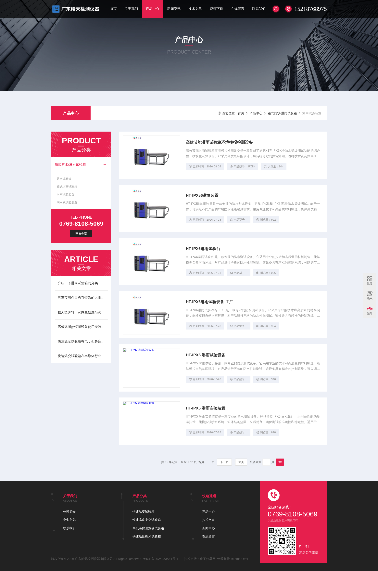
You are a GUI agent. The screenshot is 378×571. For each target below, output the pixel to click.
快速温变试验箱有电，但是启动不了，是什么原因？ (82, 341)
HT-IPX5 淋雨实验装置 (205, 408)
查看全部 (81, 233)
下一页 (224, 462)
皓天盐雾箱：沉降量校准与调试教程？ (82, 312)
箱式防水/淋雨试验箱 (282, 113)
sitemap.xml (239, 559)
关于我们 (131, 9)
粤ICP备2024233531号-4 (160, 559)
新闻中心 (208, 528)
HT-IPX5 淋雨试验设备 (205, 355)
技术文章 (195, 9)
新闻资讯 (174, 9)
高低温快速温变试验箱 (148, 528)
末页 (241, 462)
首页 (113, 9)
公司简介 (69, 511)
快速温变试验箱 (143, 511)
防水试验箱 (64, 178)
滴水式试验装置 (67, 202)
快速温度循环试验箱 (146, 536)
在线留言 (237, 9)
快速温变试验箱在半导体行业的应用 (82, 356)
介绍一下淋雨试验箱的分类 (78, 283)
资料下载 (216, 9)
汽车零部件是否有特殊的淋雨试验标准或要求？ (82, 298)
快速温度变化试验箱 (146, 520)
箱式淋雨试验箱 (67, 186)
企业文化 (69, 520)
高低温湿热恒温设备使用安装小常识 (82, 327)
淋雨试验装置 (65, 194)
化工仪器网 (208, 559)
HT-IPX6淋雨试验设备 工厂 (209, 302)
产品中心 (152, 9)
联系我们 (259, 9)
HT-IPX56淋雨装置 (202, 195)
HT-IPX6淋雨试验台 (203, 248)
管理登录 (223, 559)
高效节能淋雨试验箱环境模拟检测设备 (219, 142)
